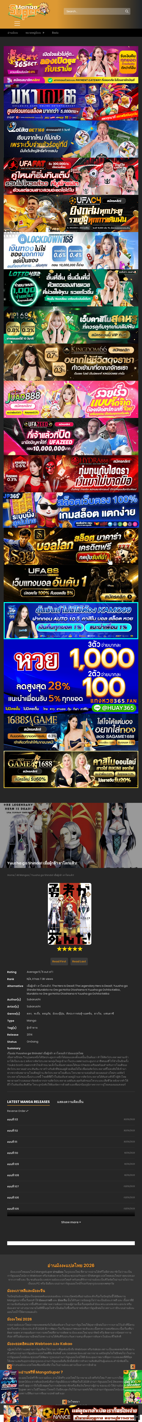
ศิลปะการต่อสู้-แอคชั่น (79, 1013)
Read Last (79, 961)
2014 (30, 1034)
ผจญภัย (46, 1013)
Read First (59, 961)
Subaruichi (33, 999)
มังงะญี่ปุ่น (58, 1013)
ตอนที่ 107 (13, 1186)
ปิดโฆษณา (73, 1401)
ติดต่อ (55, 33)
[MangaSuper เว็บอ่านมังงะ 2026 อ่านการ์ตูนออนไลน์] (28, 11)
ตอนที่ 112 (12, 1131)
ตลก (29, 1013)
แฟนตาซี (109, 1013)
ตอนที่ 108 (13, 1175)
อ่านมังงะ (13, 33)
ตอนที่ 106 (13, 1197)
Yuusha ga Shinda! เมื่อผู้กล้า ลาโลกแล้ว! (52, 875)
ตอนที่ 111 (12, 1142)
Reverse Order (16, 1111)
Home (10, 875)
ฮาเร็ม (97, 1013)
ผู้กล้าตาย (32, 1027)
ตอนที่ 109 (13, 1164)
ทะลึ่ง (37, 1013)
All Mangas (22, 875)
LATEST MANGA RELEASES (28, 1101)
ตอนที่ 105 (13, 1209)
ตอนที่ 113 (12, 1119)
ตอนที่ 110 (12, 1153)
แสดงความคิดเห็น (70, 1101)
